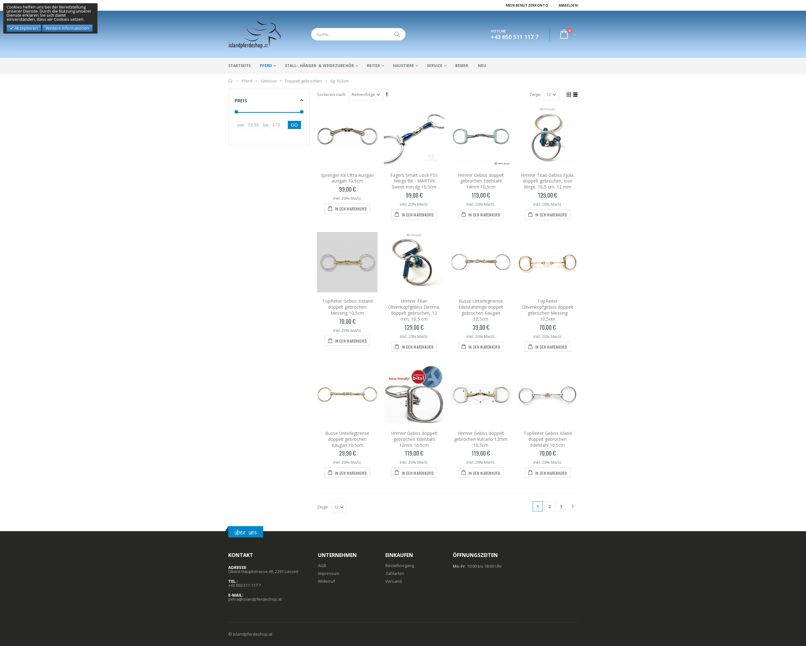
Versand (393, 581)
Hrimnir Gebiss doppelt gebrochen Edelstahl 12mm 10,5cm (414, 439)
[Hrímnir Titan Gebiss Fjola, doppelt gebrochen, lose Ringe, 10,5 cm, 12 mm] (547, 136)
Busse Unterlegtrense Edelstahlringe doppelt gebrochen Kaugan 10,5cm (480, 310)
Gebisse (269, 81)
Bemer (461, 65)
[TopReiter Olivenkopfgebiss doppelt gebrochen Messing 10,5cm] (547, 262)
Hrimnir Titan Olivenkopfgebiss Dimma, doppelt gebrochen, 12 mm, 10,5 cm (414, 310)
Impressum (328, 573)
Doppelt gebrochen (303, 81)
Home (230, 81)
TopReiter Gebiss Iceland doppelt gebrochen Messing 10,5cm (347, 307)
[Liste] (574, 95)
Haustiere (403, 65)
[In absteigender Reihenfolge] (387, 94)
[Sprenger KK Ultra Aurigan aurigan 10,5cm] (347, 136)
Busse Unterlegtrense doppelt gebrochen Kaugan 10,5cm (347, 439)
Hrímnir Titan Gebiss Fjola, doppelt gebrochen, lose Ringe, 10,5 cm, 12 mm (548, 181)
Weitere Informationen (67, 28)
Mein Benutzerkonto (527, 5)
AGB (322, 565)
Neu (482, 65)
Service (434, 65)
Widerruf (326, 581)
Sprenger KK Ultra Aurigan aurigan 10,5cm (347, 178)
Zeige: (535, 94)
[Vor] (573, 507)
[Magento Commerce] (255, 34)
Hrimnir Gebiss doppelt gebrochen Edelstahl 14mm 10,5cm (481, 181)
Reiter (373, 65)
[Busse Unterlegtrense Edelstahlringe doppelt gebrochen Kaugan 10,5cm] (481, 262)
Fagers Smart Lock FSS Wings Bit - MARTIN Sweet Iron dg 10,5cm (414, 181)
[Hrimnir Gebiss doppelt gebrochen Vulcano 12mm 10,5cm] (481, 394)
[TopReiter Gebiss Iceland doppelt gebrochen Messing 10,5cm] (347, 262)
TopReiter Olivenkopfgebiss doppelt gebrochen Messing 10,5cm (547, 310)
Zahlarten (394, 573)
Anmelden (568, 5)
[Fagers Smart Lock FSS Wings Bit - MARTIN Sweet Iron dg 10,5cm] (414, 136)
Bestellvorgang (399, 565)
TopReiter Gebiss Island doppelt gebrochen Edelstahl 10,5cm (548, 439)
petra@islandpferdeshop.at (255, 599)
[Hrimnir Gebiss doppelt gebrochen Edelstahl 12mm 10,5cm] (414, 394)
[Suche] (397, 34)
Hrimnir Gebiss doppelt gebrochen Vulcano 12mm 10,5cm (481, 439)
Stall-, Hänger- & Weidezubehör (319, 65)
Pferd (266, 65)
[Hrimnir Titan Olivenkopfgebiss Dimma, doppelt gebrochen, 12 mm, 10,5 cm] (414, 262)
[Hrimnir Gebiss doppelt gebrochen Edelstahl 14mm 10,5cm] (481, 136)
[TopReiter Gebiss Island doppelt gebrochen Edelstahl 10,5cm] (547, 394)
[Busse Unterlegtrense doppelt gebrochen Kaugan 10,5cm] (347, 394)
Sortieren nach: (331, 94)
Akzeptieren (26, 28)
